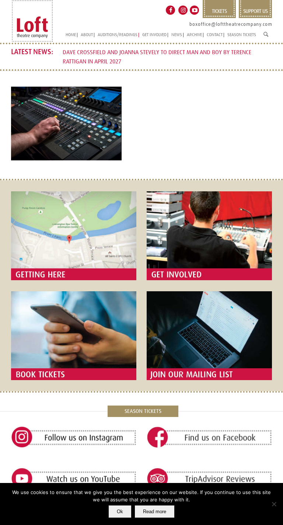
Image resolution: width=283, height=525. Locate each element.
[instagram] (73, 438)
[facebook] (209, 438)
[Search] (266, 37)
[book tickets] (73, 335)
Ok (120, 511)
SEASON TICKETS (143, 411)
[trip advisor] (209, 479)
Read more (154, 511)
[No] (273, 504)
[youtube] (73, 479)
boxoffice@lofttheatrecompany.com (230, 24)
